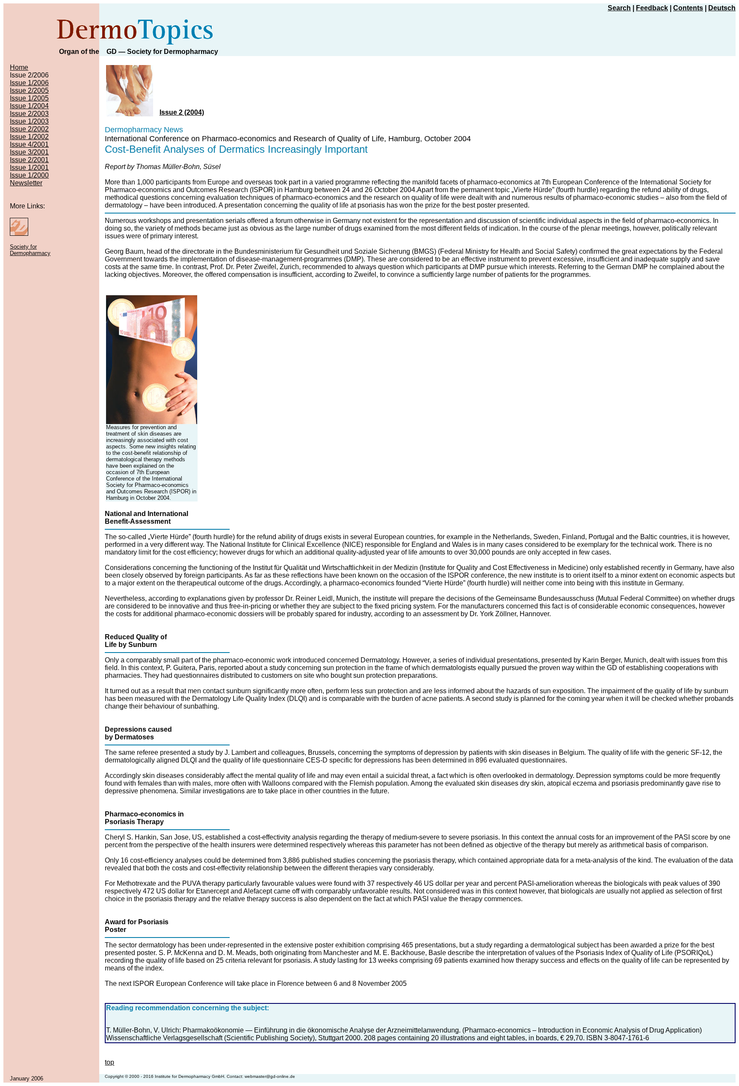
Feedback (652, 8)
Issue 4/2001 (29, 144)
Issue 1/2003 (29, 121)
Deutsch (722, 8)
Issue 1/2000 (29, 175)
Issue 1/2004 (29, 106)
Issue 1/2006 (29, 82)
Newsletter (26, 183)
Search (619, 8)
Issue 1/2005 (29, 98)
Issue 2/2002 (29, 129)
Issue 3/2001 (29, 152)
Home (19, 67)
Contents (688, 8)
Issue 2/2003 (29, 113)
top (109, 1062)
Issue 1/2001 (29, 167)
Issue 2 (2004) (182, 112)
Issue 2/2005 (29, 90)
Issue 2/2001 (29, 159)
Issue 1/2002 (29, 136)
